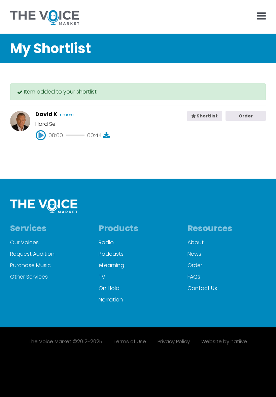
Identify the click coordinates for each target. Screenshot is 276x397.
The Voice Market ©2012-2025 (65, 341)
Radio (106, 242)
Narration (111, 299)
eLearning (111, 265)
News (194, 254)
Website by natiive (224, 341)
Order (246, 116)
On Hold (109, 288)
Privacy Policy (174, 341)
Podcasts (111, 254)
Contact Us (202, 288)
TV (102, 277)
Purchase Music (30, 265)
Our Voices (24, 242)
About (195, 242)
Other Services (29, 277)
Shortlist (207, 116)
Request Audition (32, 254)
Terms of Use (130, 341)
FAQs (193, 277)
